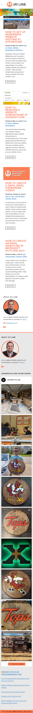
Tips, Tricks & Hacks (18, 196)
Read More (10, 81)
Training (8, 199)
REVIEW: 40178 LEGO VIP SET (11, 696)
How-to (7, 196)
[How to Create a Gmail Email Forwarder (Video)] (16, 173)
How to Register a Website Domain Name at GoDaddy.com (16, 112)
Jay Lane (8, 711)
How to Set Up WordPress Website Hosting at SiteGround (15, 37)
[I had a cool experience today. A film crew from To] (16, 430)
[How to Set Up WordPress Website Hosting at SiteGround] (16, 22)
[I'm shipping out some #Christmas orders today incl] (16, 584)
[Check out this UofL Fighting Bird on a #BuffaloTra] (16, 492)
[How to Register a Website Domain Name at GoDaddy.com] (16, 98)
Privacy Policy (28, 711)
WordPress (19, 50)
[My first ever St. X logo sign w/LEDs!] (16, 553)
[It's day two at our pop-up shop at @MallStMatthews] (16, 646)
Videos (9, 48)
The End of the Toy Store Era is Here (13, 692)
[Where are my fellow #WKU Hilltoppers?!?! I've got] (16, 523)
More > (24, 319)
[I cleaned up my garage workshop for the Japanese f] (16, 399)
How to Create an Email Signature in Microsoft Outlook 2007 (15, 245)
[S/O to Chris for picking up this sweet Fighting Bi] (16, 461)
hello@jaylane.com (11, 323)
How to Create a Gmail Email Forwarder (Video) (15, 187)
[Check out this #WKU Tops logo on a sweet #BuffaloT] (16, 615)
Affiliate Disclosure (17, 711)
